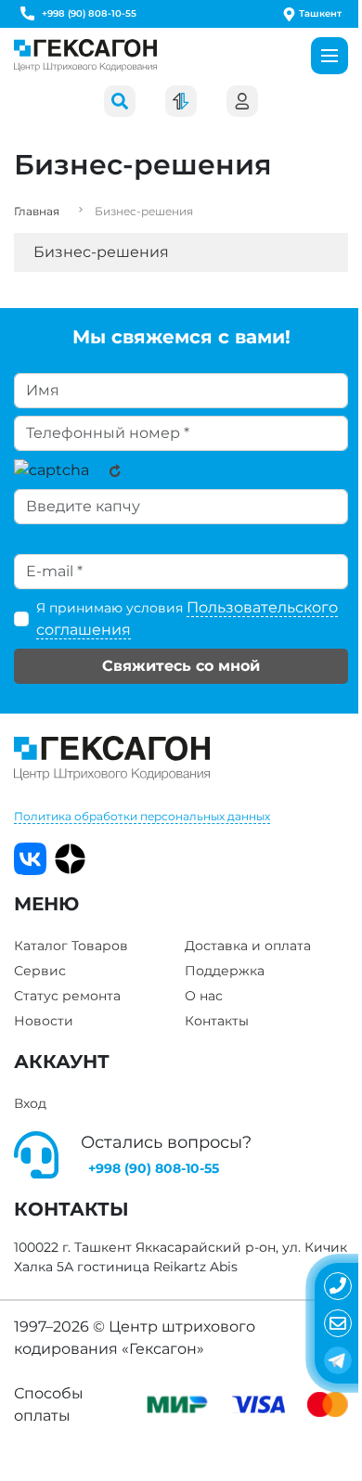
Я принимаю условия (187, 618)
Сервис (40, 970)
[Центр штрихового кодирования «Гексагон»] (85, 55)
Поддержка (225, 970)
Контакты (217, 1020)
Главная (36, 211)
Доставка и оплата (248, 945)
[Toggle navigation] (329, 55)
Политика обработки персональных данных (142, 816)
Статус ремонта (67, 995)
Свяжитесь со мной (181, 666)
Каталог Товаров (71, 945)
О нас (204, 995)
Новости (43, 1020)
